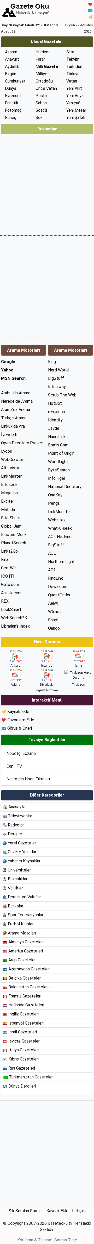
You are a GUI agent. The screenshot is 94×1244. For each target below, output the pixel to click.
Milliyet (42, 73)
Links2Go (9, 551)
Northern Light (61, 561)
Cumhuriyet (15, 81)
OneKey (55, 494)
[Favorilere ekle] (90, 4)
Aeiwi (53, 603)
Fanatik (11, 102)
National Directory (64, 486)
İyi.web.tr (9, 434)
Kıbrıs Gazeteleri (23, 1059)
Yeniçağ (73, 102)
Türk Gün (74, 66)
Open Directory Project (22, 442)
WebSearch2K (14, 617)
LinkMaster (11, 476)
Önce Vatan (46, 88)
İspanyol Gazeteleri (26, 1023)
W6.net (54, 611)
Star (70, 51)
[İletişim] (90, 10)
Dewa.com (57, 586)
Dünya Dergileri (22, 1086)
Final (5, 559)
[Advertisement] (47, 183)
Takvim (72, 59)
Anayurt (12, 59)
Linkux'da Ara (13, 426)
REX (5, 601)
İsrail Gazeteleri (22, 1032)
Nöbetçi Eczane (21, 753)
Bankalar (15, 906)
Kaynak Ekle (18, 711)
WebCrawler (12, 459)
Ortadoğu (44, 81)
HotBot (55, 403)
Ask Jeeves (11, 592)
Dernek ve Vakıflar (24, 896)
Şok (39, 117)
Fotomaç (13, 110)
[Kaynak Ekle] (90, 16)
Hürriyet (43, 51)
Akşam (11, 51)
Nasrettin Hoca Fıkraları (28, 778)
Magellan (9, 492)
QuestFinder (59, 594)
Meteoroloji (52, 690)
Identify (55, 420)
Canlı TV (14, 766)
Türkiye (73, 73)
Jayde (53, 428)
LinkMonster (59, 511)
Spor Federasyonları (26, 914)
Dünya (10, 88)
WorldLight (58, 461)
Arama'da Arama (15, 409)
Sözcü (41, 110)
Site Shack (11, 517)
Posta (41, 95)
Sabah (41, 102)
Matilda (8, 509)
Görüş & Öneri (19, 728)
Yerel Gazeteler (22, 843)
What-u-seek (60, 528)
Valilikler (15, 888)
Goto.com (10, 584)
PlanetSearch (13, 542)
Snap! (53, 619)
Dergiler (15, 833)
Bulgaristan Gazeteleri (28, 986)
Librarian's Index (15, 626)
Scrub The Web (62, 395)
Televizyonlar (20, 815)
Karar (40, 59)
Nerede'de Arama (17, 401)
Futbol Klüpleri (21, 923)
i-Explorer (57, 411)
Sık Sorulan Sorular (26, 1210)
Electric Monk (14, 534)
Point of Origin (61, 453)
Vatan (71, 81)
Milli (47, 66)
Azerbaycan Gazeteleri (29, 969)
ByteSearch (59, 470)
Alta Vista (10, 467)
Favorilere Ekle (20, 719)
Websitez (57, 519)
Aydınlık (12, 66)
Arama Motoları (22, 933)
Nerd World (58, 370)
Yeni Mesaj (76, 110)
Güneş (10, 117)
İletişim (79, 1210)
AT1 (52, 569)
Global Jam (11, 526)
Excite (7, 501)
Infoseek (9, 484)
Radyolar (16, 825)
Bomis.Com (58, 445)
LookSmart (11, 609)
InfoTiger (56, 478)
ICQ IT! (7, 576)
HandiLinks (58, 436)
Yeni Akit (74, 88)
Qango (54, 628)
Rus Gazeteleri (21, 1068)
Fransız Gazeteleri (24, 996)
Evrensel (13, 95)
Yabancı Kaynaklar (24, 860)
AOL (52, 553)
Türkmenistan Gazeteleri (31, 1077)
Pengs (54, 503)
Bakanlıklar (17, 878)
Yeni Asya (75, 95)
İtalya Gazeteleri (23, 1049)
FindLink (55, 578)
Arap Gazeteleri (22, 959)
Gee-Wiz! (9, 567)
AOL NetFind (60, 536)
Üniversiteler (19, 870)
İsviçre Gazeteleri (24, 1041)
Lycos (6, 451)
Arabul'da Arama (15, 392)
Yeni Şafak (75, 117)
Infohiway (57, 386)
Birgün (10, 73)
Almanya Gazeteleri (26, 941)
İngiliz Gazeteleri (23, 1014)
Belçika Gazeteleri (25, 978)
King (52, 361)
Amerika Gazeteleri (25, 951)
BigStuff (56, 378)
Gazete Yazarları (22, 851)
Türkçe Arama (13, 417)
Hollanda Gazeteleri (26, 1004)
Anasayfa (16, 806)
